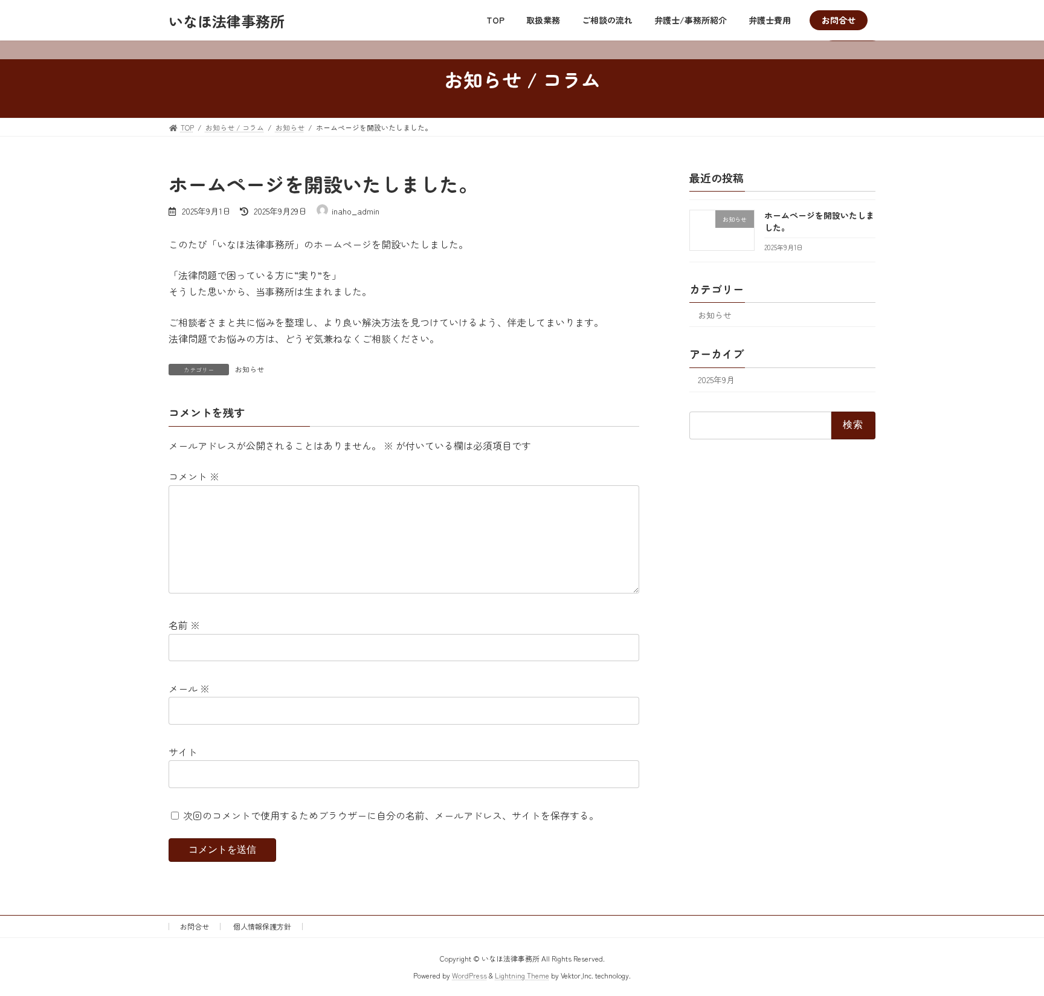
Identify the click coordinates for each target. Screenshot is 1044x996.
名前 (184, 625)
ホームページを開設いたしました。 (819, 221)
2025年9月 (716, 380)
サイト (183, 752)
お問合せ (194, 926)
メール (189, 688)
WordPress (469, 975)
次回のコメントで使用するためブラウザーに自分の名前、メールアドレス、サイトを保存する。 (391, 815)
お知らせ (249, 369)
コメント (194, 476)
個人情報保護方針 (262, 926)
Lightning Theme (522, 975)
